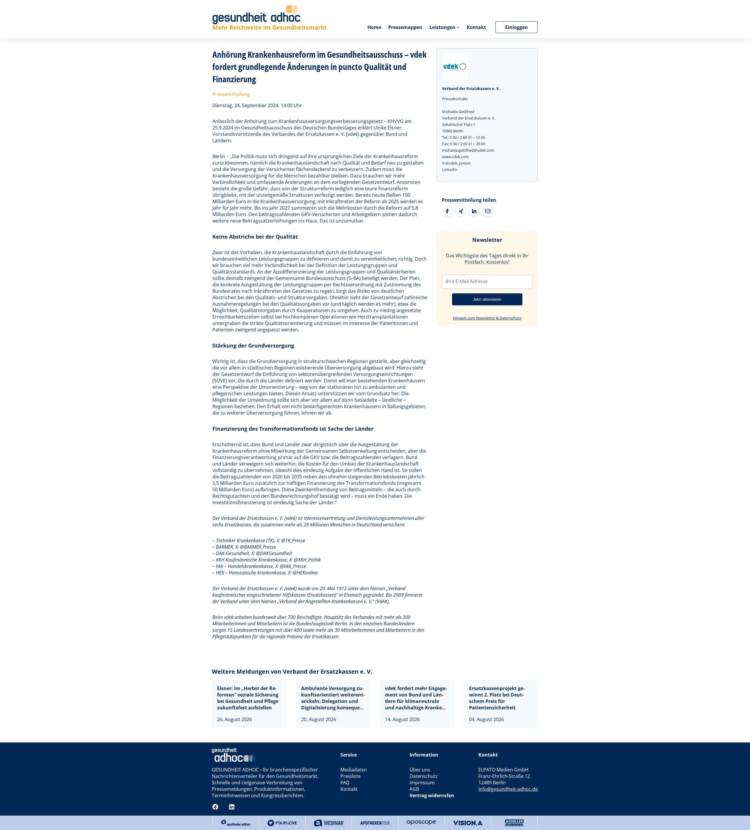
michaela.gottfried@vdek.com (468, 150)
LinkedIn (449, 169)
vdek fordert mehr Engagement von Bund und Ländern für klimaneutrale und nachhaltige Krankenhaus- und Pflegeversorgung (416, 698)
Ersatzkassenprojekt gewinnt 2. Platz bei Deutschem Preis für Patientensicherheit (497, 698)
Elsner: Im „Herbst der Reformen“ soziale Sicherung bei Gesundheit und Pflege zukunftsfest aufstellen (247, 698)
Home (374, 27)
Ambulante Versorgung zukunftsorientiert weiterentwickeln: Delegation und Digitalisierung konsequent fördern (333, 698)
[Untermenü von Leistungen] (458, 27)
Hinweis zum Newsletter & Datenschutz (487, 318)
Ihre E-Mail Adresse (467, 281)
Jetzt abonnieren (487, 299)
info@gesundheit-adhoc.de (508, 789)
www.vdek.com (455, 156)
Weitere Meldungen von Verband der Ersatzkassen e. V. (292, 671)
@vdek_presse (458, 163)
